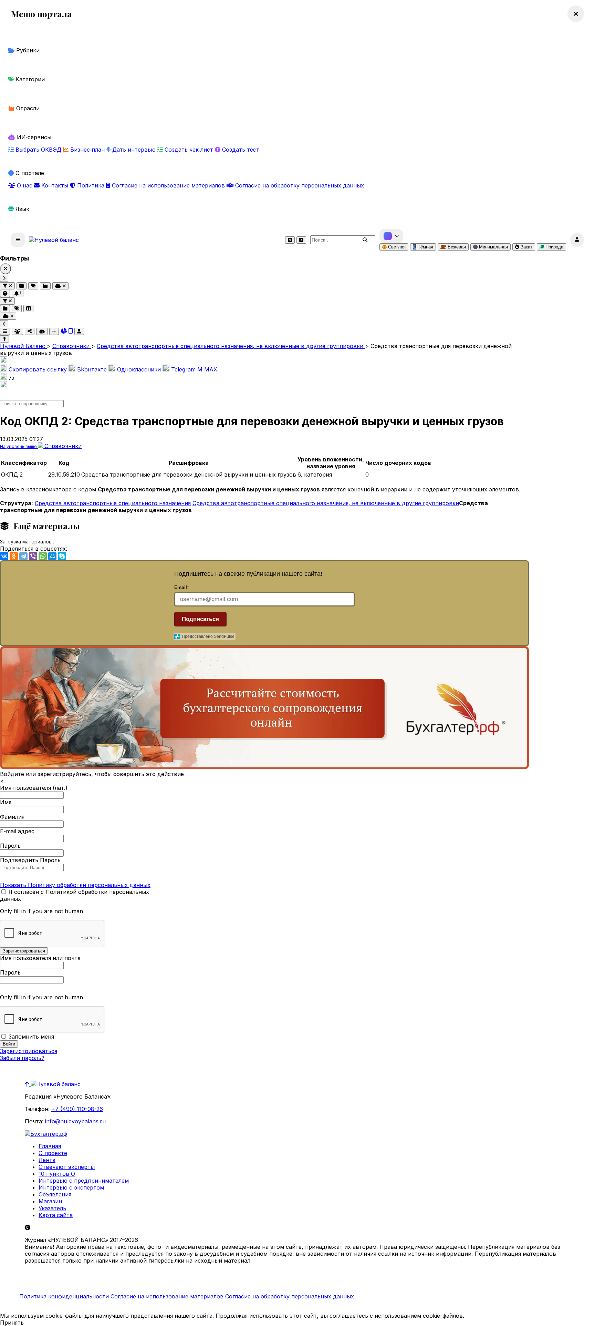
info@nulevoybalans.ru (75, 1121)
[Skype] (62, 556)
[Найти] (365, 240)
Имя (5, 802)
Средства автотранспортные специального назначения (113, 503)
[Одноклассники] (14, 556)
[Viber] (33, 556)
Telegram (183, 369)
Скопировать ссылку (38, 369)
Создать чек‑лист (189, 149)
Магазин (50, 1201)
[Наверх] (28, 1084)
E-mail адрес (17, 831)
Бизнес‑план (87, 149)
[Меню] (18, 240)
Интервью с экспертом (71, 1187)
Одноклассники (139, 369)
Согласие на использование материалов (168, 185)
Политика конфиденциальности (64, 1296)
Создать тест (239, 149)
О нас (24, 185)
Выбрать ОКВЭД (38, 149)
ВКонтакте (91, 369)
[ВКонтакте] (4, 556)
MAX (207, 369)
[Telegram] (23, 556)
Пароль (10, 845)
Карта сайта (56, 1215)
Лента (47, 1159)
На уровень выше (19, 446)
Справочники (63, 445)
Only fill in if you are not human (41, 911)
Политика (90, 185)
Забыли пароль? (22, 1057)
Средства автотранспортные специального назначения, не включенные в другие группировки (325, 503)
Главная (50, 1146)
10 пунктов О (57, 1173)
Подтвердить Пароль (30, 860)
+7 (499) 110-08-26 (77, 1108)
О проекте (53, 1153)
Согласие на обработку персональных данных (298, 185)
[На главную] (54, 239)
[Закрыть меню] (575, 14)
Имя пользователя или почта (40, 958)
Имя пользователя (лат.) (33, 787)
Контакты (55, 185)
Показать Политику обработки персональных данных (75, 884)
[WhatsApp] (43, 556)
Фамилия (12, 816)
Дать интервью (134, 149)
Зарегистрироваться (28, 1051)
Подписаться (200, 619)
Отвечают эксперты (67, 1166)
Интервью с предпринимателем (84, 1180)
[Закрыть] (5, 268)
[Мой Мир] (52, 556)
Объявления (55, 1194)
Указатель (52, 1208)
